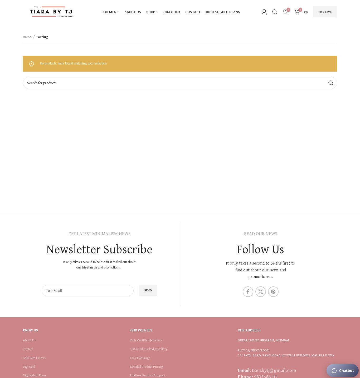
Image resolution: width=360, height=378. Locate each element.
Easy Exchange (140, 358)
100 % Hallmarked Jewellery (148, 349)
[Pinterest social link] (273, 291)
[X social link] (260, 291)
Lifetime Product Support (147, 375)
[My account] (264, 12)
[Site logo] (52, 11)
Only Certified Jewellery (146, 340)
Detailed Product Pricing (146, 366)
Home (27, 36)
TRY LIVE (325, 11)
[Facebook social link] (248, 291)
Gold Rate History (34, 358)
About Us (29, 340)
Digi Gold (29, 366)
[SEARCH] (331, 83)
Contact (28, 349)
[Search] (275, 12)
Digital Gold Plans (34, 375)
